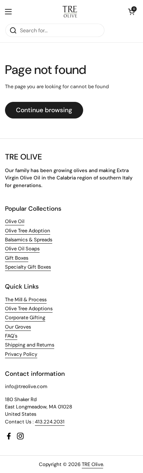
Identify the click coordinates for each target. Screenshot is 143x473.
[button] (131, 11)
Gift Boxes (16, 258)
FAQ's (11, 336)
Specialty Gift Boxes (28, 267)
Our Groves (18, 327)
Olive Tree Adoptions (29, 308)
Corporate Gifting (25, 317)
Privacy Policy (21, 354)
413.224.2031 (50, 421)
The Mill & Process (26, 299)
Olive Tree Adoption (27, 230)
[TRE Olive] (70, 11)
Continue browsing (44, 110)
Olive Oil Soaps (22, 248)
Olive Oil (14, 221)
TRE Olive (92, 464)
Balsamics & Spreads (28, 239)
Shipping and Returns (29, 345)
